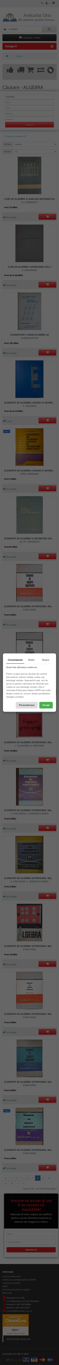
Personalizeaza (26, 705)
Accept (46, 705)
